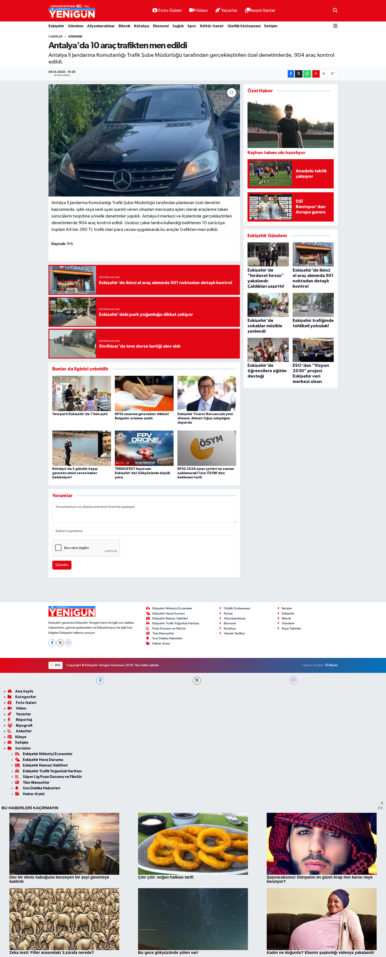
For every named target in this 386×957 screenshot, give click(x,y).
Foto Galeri (170, 10)
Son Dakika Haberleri (167, 766)
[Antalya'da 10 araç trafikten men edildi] (144, 140)
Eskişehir (56, 26)
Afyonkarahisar (101, 26)
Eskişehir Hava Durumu (168, 741)
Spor (191, 26)
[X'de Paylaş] (298, 74)
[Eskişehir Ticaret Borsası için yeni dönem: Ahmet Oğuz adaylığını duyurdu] (206, 393)
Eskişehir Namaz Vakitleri (170, 746)
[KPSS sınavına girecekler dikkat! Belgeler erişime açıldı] (144, 393)
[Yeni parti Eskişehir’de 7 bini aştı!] (81, 393)
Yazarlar (229, 10)
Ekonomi (161, 26)
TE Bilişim (331, 793)
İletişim (270, 26)
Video (201, 10)
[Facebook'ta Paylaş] (291, 74)
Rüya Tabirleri (291, 756)
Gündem (75, 26)
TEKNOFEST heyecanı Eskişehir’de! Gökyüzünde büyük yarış (142, 473)
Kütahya (141, 26)
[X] (60, 770)
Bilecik (124, 26)
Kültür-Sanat (212, 26)
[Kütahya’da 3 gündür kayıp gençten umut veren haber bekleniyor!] (81, 448)
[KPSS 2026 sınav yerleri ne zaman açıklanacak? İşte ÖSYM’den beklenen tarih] (206, 448)
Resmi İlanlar (262, 10)
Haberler (55, 36)
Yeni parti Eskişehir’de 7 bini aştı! (79, 414)
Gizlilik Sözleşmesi (243, 26)
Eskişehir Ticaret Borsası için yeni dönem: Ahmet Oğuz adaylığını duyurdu (205, 418)
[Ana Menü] (335, 26)
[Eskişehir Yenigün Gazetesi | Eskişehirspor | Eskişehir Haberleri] (71, 11)
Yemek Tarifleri (234, 761)
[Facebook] (52, 770)
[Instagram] (68, 770)
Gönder (62, 565)
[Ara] (335, 11)
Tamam (333, 950)
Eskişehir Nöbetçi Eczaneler (172, 736)
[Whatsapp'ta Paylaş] (307, 74)
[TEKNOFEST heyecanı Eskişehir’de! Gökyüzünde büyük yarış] (144, 448)
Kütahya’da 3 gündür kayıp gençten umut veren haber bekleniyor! (75, 473)
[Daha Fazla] (316, 74)
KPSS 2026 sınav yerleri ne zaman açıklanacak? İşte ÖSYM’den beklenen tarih (205, 473)
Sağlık (178, 26)
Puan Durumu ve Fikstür (169, 756)
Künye (228, 741)
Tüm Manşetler (163, 761)
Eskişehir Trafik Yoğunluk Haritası (175, 751)
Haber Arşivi (161, 771)
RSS (58, 793)
